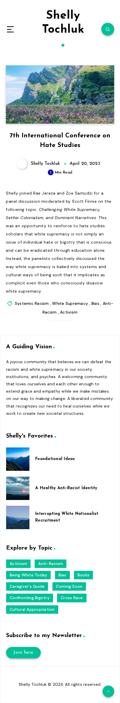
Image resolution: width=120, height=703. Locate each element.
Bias (95, 303)
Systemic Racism (32, 303)
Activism (68, 312)
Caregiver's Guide (27, 586)
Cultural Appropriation (32, 609)
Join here (23, 652)
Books (83, 575)
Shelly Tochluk (63, 23)
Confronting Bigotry (30, 597)
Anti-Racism (50, 563)
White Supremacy (70, 303)
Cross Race (72, 597)
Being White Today (28, 575)
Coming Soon (69, 586)
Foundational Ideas (55, 459)
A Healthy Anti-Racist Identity (66, 488)
